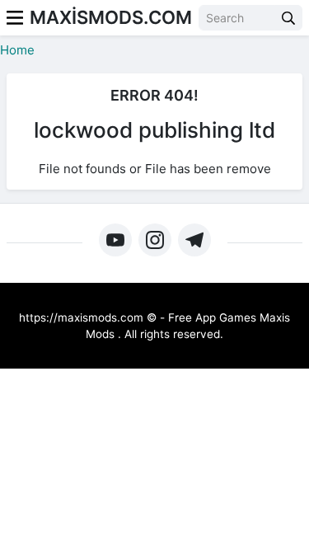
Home (17, 50)
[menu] (15, 17)
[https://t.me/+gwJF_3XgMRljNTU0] (194, 239)
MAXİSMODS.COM (111, 17)
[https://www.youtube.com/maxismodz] (115, 239)
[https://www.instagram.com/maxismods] (154, 239)
